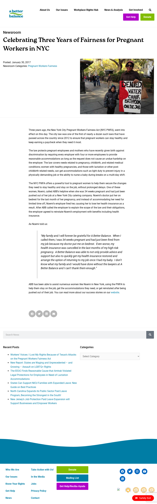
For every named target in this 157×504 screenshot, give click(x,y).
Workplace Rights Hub (86, 9)
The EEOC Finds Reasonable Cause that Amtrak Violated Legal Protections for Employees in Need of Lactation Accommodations (40, 374)
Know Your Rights (15, 483)
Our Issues (62, 9)
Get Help (131, 17)
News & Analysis (113, 9)
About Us (45, 9)
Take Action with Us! (42, 469)
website (115, 292)
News (9, 497)
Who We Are (12, 469)
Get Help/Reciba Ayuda (72, 486)
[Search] (150, 335)
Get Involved (136, 9)
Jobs (33, 483)
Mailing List (72, 477)
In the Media (38, 476)
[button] (32, 313)
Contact (35, 497)
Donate (147, 17)
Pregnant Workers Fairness (42, 66)
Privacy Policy (38, 490)
